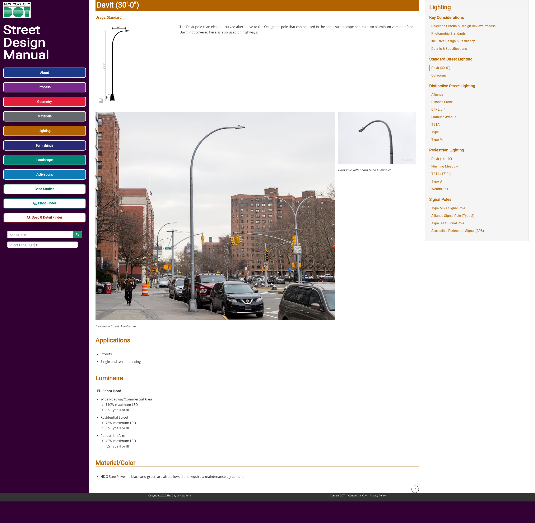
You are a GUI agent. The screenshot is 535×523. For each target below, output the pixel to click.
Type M (437, 139)
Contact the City (357, 495)
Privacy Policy (378, 495)
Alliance (437, 94)
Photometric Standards (448, 33)
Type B (436, 181)
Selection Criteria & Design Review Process (463, 26)
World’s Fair (439, 189)
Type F (436, 132)
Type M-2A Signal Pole (448, 208)
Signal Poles (440, 199)
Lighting (440, 7)
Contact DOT (337, 495)
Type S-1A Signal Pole (447, 223)
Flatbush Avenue (443, 117)
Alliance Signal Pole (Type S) (453, 215)
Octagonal (439, 75)
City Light (438, 109)
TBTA (435, 124)
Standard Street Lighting (451, 59)
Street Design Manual (26, 43)
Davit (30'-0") (440, 67)
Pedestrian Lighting (446, 150)
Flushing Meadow (444, 166)
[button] (44, 75)
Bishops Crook (442, 102)
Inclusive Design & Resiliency (453, 41)
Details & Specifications (449, 48)
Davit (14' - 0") (441, 158)
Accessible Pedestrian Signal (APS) (457, 230)
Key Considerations (446, 17)
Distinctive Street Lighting (452, 86)
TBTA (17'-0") (441, 173)
